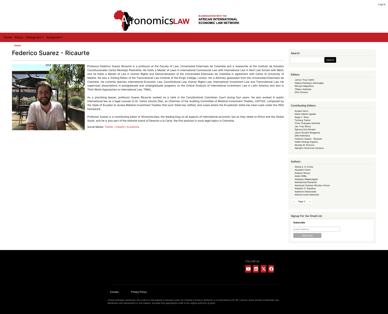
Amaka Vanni (301, 111)
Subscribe (299, 222)
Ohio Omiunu (301, 92)
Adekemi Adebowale (305, 191)
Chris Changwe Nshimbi (307, 123)
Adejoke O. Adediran (305, 188)
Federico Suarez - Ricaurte (308, 138)
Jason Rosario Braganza (307, 132)
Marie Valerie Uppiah (305, 114)
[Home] (179, 20)
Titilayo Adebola (303, 89)
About (19, 37)
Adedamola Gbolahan (306, 182)
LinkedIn (120, 126)
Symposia (53, 37)
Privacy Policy (139, 292)
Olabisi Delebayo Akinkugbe (309, 83)
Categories (33, 37)
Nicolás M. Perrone (304, 145)
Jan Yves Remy (303, 126)
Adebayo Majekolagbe (306, 179)
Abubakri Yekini (303, 169)
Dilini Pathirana (302, 135)
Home (8, 37)
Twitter (109, 126)
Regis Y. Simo (302, 117)
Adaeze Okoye (302, 173)
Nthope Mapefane (304, 86)
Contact (114, 292)
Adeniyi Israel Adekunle (307, 194)
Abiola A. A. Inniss (304, 166)
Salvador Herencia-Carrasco (309, 148)
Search (330, 59)
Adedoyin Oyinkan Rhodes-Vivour (312, 185)
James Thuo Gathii (304, 79)
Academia (133, 126)
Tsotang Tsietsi (302, 120)
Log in (381, 4)
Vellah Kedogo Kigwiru (306, 142)
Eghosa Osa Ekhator (305, 129)
